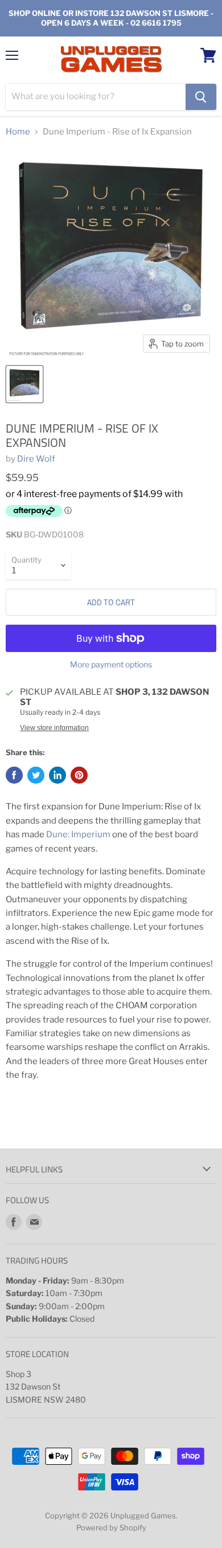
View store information (54, 728)
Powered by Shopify (111, 1527)
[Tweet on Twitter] (35, 775)
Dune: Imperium (78, 834)
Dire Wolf (36, 459)
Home (18, 132)
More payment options (111, 664)
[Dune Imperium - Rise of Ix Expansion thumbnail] (24, 384)
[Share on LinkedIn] (57, 775)
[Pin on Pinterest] (79, 775)
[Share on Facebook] (14, 775)
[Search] (201, 97)
